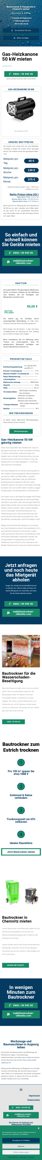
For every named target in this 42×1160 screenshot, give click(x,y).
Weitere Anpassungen (21, 1152)
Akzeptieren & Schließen (21, 1140)
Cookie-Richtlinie (13, 1157)
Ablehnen (21, 1146)
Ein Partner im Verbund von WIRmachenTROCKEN (21, 1123)
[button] (39, 1128)
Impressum (31, 1157)
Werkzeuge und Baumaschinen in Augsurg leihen (21, 1044)
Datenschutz (22, 1157)
